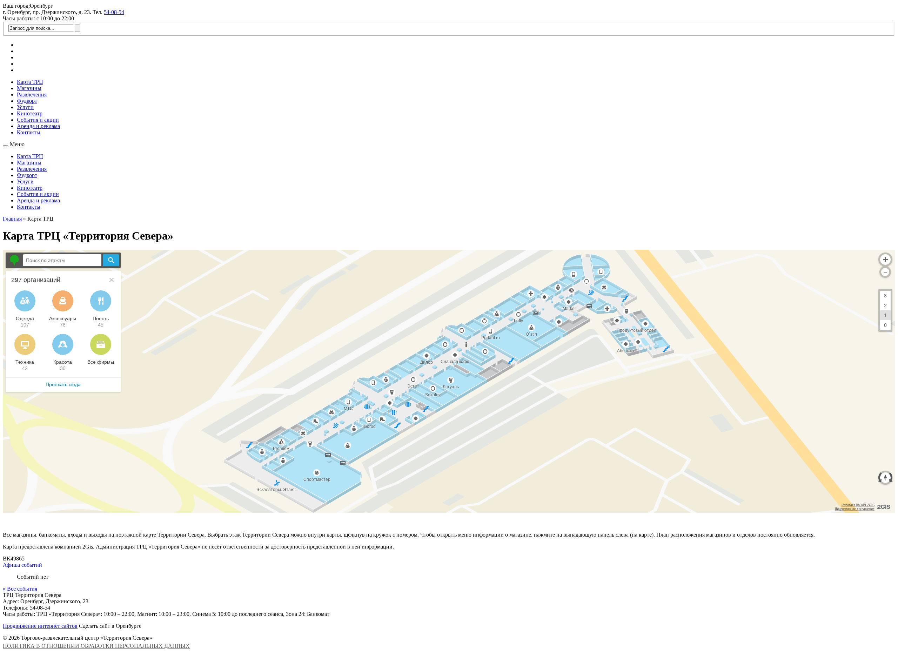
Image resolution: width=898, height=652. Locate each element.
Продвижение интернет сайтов (40, 626)
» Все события (20, 589)
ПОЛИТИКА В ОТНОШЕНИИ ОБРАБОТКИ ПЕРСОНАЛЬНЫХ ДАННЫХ (96, 646)
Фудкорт (27, 101)
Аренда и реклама (38, 126)
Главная (12, 219)
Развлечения (32, 95)
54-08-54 (114, 12)
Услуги (25, 107)
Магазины (29, 88)
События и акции (38, 120)
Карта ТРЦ (30, 82)
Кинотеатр (29, 113)
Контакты (28, 132)
